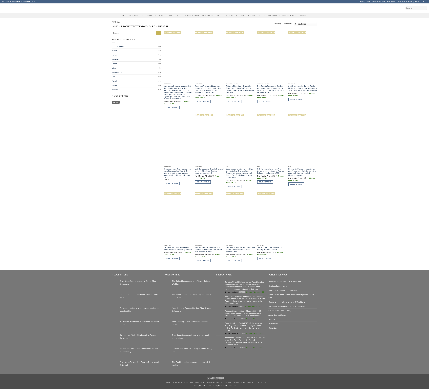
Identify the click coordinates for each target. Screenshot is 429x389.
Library (114, 68)
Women (115, 90)
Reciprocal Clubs (150, 15)
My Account (273, 324)
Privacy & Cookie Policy (256, 382)
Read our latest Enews (405, 1)
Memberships (117, 72)
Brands (251, 15)
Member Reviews (192, 15)
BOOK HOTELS (231, 15)
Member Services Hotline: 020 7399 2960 (284, 282)
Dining (242, 15)
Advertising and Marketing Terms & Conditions (286, 306)
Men (113, 77)
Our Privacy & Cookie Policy (279, 311)
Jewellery (115, 59)
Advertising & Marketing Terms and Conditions (226, 382)
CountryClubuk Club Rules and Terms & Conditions (184, 382)
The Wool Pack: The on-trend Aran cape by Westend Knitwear (269, 248)
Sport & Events (132, 15)
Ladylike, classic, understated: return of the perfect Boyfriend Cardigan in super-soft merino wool (209, 171)
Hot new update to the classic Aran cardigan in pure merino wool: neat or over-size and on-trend (208, 250)
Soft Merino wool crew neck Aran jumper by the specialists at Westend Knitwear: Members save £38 (270, 171)
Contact (303, 15)
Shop (170, 15)
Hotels (220, 15)
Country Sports (118, 46)
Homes (114, 55)
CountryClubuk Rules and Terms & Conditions (286, 302)
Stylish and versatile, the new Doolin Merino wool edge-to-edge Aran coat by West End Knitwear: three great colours (302, 88)
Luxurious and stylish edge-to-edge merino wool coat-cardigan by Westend (178, 248)
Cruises (261, 15)
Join (202, 15)
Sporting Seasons (289, 15)
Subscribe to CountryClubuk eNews (383, 1)
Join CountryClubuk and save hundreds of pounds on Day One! (291, 296)
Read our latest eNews (277, 286)
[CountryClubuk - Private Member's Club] (11, 8)
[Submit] (425, 8)
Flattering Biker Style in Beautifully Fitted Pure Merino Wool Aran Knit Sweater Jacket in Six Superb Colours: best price (240, 89)
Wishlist (271, 319)
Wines (114, 85)
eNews (178, 15)
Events (114, 51)
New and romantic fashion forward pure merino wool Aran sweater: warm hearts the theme (240, 250)
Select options (172, 107)
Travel (162, 15)
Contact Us (272, 328)
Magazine (209, 15)
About (368, 1)
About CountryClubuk (277, 315)
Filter (115, 102)
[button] (421, 1)
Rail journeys (274, 15)
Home (362, 1)
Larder (114, 64)
